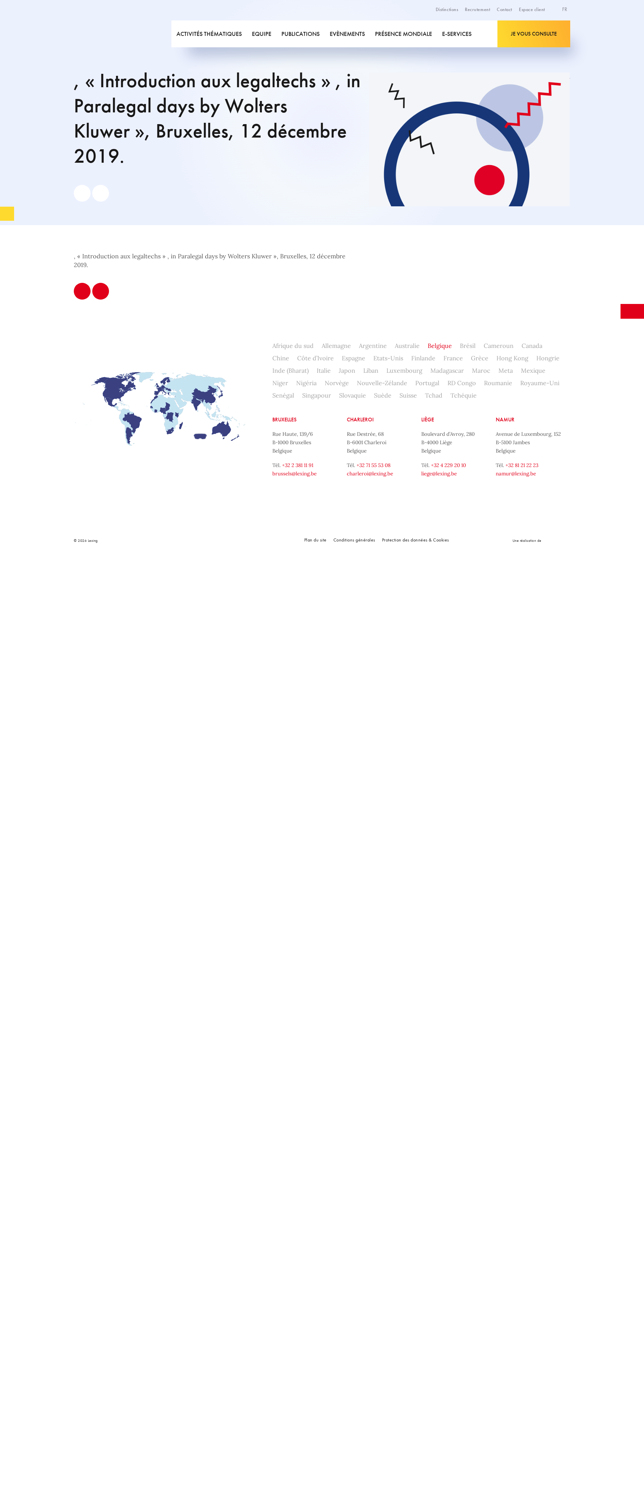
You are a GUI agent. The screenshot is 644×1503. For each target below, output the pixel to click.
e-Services (457, 34)
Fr (565, 9)
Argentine (373, 346)
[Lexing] (122, 34)
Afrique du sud (293, 346)
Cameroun (499, 346)
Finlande (423, 358)
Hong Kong (512, 358)
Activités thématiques (209, 34)
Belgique (440, 346)
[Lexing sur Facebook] (177, 540)
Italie (324, 370)
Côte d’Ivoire (315, 358)
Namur (505, 419)
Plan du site (315, 540)
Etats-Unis (388, 358)
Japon (347, 370)
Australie (407, 346)
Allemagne (336, 346)
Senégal (283, 395)
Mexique (533, 370)
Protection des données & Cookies (415, 540)
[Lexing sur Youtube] (222, 540)
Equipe (261, 34)
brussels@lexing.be (294, 473)
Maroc (481, 370)
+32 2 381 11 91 (297, 465)
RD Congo (461, 383)
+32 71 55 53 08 (373, 465)
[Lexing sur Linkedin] (193, 540)
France (453, 358)
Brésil (468, 346)
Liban (370, 370)
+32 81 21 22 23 (521, 465)
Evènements (347, 34)
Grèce (479, 358)
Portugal (427, 383)
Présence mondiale (403, 34)
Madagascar (447, 370)
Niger (280, 383)
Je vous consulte (534, 33)
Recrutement (477, 9)
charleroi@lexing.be (370, 473)
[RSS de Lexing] (237, 540)
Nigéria (306, 383)
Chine (280, 358)
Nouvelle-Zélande (382, 383)
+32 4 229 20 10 (448, 465)
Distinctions (447, 9)
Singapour (316, 395)
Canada (532, 346)
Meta (505, 370)
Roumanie (498, 383)
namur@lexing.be (516, 473)
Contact (504, 9)
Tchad (433, 395)
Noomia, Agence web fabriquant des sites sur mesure (556, 540)
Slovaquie (352, 395)
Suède (382, 395)
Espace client (532, 9)
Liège (427, 419)
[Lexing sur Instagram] (207, 540)
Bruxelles (284, 419)
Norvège (337, 383)
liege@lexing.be (439, 473)
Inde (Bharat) (290, 370)
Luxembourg (404, 370)
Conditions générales (354, 540)
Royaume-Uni (539, 383)
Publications (300, 34)
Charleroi (360, 419)
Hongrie (547, 358)
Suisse (408, 395)
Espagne (353, 358)
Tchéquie (463, 395)
